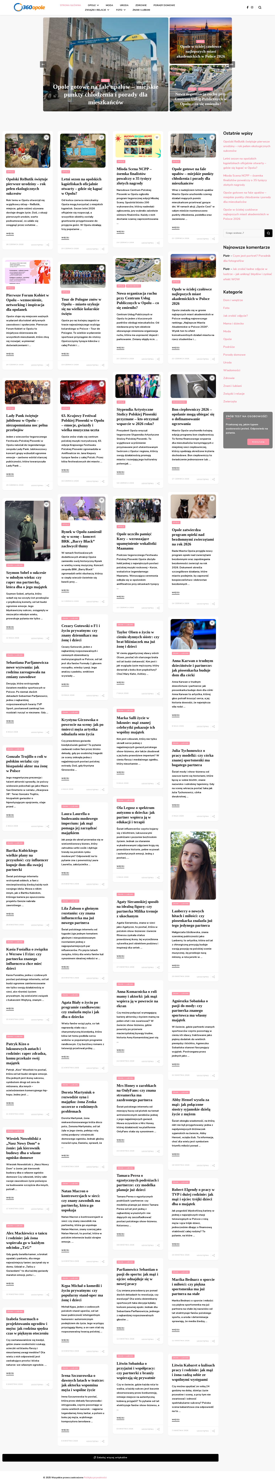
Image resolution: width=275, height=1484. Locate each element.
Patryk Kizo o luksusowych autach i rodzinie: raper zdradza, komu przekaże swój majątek (26, 1053)
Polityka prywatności (95, 1477)
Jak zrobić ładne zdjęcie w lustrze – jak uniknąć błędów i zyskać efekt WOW (247, 274)
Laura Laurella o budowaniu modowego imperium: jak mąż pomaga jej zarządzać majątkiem (79, 823)
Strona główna (70, 5)
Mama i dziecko (233, 323)
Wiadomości (205, 89)
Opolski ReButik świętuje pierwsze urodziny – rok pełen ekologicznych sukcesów (246, 146)
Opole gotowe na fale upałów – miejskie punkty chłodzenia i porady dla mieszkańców (105, 94)
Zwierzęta (230, 401)
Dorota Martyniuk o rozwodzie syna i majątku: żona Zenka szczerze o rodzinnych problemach (79, 1101)
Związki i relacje (95, 9)
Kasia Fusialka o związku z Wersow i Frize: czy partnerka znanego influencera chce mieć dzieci (27, 958)
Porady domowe (164, 5)
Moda (109, 5)
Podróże (229, 347)
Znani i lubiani (141, 9)
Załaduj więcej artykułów (112, 1457)
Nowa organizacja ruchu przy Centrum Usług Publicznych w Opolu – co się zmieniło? (201, 99)
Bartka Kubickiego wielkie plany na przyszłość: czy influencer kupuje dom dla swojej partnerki (27, 860)
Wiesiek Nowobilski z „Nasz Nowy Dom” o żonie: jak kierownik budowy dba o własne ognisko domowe (23, 1148)
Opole (92, 5)
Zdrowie (141, 5)
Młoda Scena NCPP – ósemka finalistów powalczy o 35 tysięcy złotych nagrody (245, 180)
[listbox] (137, 64)
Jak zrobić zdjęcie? (235, 316)
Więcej (10, 234)
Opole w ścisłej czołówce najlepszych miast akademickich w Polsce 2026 (200, 51)
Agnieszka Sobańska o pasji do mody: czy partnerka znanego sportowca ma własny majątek (190, 1010)
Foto (119, 9)
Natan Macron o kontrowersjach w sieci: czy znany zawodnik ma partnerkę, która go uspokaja (80, 1200)
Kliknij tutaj (258, 441)
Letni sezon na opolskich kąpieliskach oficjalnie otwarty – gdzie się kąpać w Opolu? (244, 163)
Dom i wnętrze (233, 300)
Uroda (124, 5)
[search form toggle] (259, 7)
